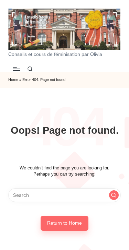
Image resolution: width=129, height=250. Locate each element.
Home (13, 80)
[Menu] (16, 69)
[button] (114, 195)
